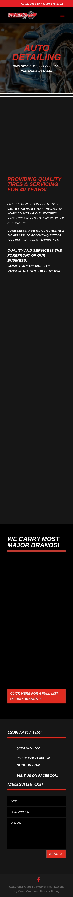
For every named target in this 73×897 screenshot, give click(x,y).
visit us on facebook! (37, 776)
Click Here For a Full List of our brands (34, 696)
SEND (54, 854)
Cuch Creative (28, 891)
